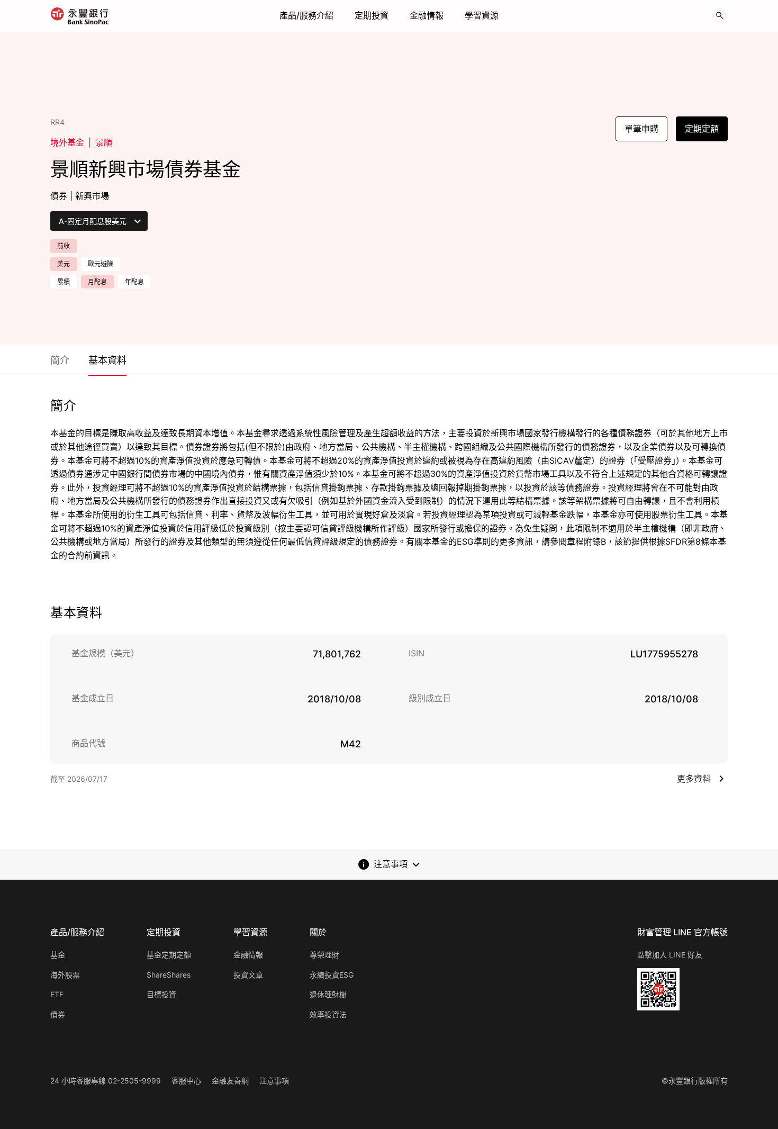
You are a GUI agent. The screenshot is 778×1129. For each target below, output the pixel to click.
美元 (63, 264)
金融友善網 (230, 1080)
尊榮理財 (324, 954)
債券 (57, 1014)
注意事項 (274, 1080)
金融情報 (427, 15)
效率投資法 (328, 1014)
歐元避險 (100, 264)
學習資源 (482, 15)
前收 (63, 246)
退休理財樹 (328, 994)
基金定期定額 (169, 954)
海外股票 (65, 974)
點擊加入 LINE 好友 (669, 954)
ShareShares (169, 974)
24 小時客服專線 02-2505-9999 (105, 1080)
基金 (57, 954)
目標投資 (161, 994)
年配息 (134, 282)
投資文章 (248, 974)
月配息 (97, 282)
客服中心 (186, 1080)
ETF (57, 994)
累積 (63, 282)
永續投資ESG (332, 974)
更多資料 (694, 778)
